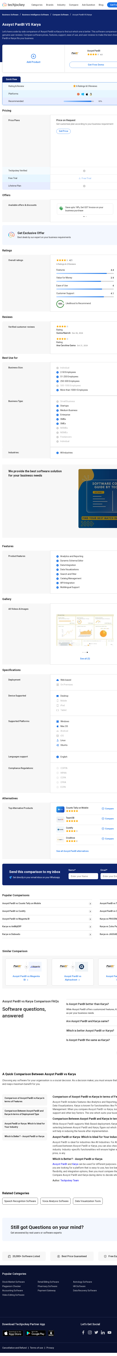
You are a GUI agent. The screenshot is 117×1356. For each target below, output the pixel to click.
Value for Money (64, 277)
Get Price (63, 131)
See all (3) (85, 658)
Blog (101, 5)
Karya (75, 1164)
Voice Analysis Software (55, 1201)
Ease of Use (62, 285)
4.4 (112, 270)
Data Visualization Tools (88, 1201)
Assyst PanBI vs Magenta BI (16, 919)
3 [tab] (87, 651)
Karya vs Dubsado (11, 934)
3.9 (112, 278)
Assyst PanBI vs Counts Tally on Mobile (21, 903)
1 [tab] (83, 215)
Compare (73, 5)
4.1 (112, 293)
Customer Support (65, 293)
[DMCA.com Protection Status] (51, 1335)
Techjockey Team (69, 1180)
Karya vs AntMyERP (11, 926)
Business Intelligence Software (35, 15)
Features (60, 270)
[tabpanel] (85, 209)
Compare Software (61, 15)
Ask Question (88, 5)
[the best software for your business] (13, 6)
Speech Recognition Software (20, 1201)
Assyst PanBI (60, 1164)
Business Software (10, 15)
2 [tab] (86, 215)
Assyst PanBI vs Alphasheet (72, 978)
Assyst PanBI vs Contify (13, 911)
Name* (72, 870)
